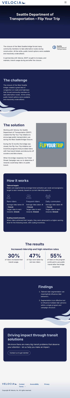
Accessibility (34, 384)
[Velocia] (14, 3)
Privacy (46, 384)
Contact (21, 384)
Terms (21, 386)
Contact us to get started (19, 353)
